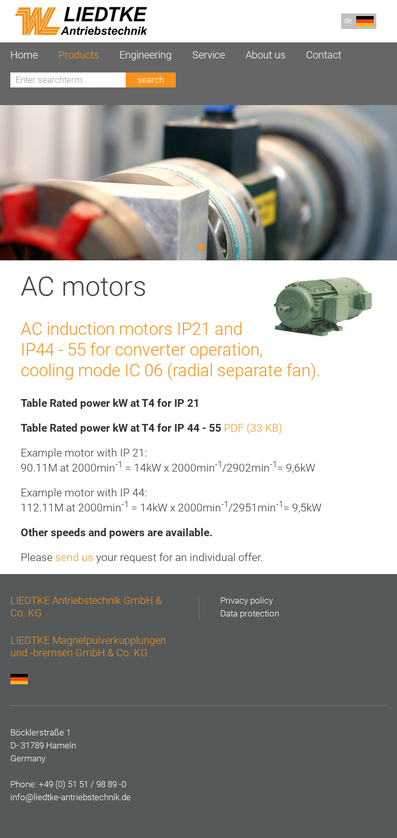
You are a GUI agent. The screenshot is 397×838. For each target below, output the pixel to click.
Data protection (249, 614)
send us (74, 557)
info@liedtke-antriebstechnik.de (70, 797)
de (350, 20)
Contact (323, 55)
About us (265, 55)
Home (24, 55)
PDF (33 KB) (253, 428)
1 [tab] (203, 247)
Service (208, 55)
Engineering (145, 55)
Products (78, 55)
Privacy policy (246, 601)
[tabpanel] (198, 182)
